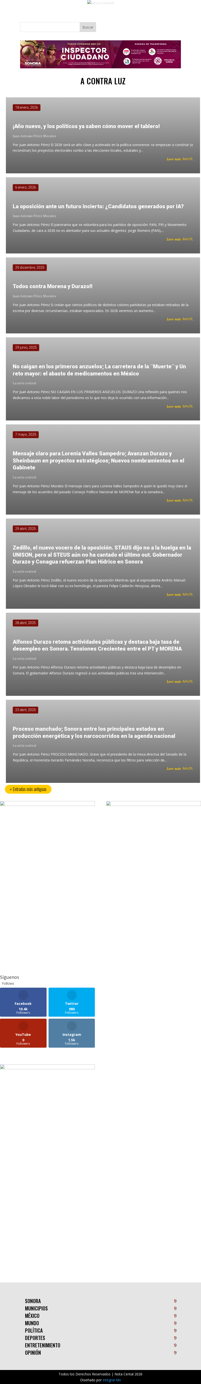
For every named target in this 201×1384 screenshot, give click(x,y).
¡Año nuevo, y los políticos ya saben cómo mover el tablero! (86, 126)
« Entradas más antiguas (28, 789)
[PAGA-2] (153, 804)
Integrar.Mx (112, 1380)
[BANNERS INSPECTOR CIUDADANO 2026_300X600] (47, 1068)
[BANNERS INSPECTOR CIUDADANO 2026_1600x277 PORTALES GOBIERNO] (100, 67)
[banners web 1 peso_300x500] (47, 804)
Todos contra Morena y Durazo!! (52, 286)
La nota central (24, 383)
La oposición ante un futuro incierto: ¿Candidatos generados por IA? (98, 206)
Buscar (87, 27)
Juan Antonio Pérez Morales (34, 136)
